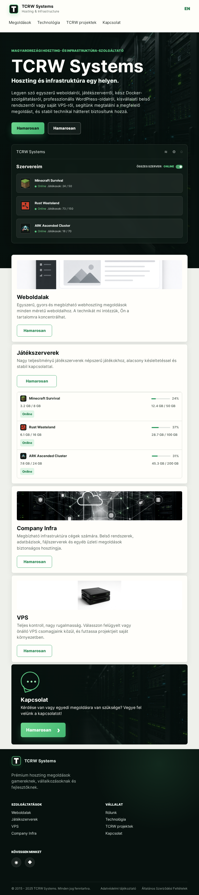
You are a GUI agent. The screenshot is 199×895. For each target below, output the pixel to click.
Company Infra (24, 833)
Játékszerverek (24, 819)
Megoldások (20, 22)
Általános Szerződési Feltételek (165, 888)
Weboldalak (21, 812)
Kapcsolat (111, 22)
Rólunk (111, 812)
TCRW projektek (81, 22)
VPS (15, 826)
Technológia (48, 22)
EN (187, 8)
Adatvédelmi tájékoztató (118, 888)
